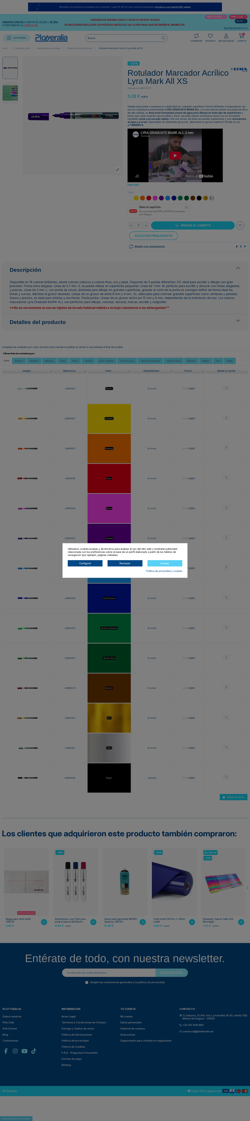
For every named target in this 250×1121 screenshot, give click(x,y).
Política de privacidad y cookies (164, 571)
